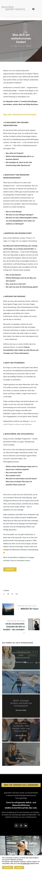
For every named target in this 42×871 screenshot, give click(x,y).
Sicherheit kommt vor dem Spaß (21, 679)
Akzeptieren (7, 867)
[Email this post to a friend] (16, 594)
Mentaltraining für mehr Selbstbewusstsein (21, 655)
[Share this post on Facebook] (4, 594)
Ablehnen (19, 867)
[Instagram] (16, 825)
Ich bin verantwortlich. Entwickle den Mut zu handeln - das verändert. (21, 627)
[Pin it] (12, 594)
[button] (33, 9)
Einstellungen (25, 864)
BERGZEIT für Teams (21, 607)
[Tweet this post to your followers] (8, 594)
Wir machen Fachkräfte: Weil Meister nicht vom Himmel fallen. (21, 727)
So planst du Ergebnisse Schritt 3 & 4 (21, 751)
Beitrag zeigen (21, 662)
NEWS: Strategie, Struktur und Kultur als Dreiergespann (21, 703)
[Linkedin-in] (26, 825)
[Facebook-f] (21, 825)
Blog (16, 46)
